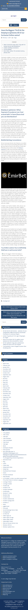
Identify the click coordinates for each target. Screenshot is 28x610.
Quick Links (5, 8)
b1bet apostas (6, 449)
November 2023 (7, 371)
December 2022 (7, 391)
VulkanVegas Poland (8, 521)
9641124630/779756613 (14, 1)
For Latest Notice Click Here (13, 5)
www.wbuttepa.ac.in (7, 585)
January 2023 (6, 389)
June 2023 (5, 380)
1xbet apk (5, 436)
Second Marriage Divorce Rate (10, 510)
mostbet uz (6, 502)
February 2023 (6, 388)
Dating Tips (6, 469)
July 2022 (5, 401)
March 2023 (6, 386)
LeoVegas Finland (7, 482)
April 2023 (5, 384)
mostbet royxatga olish (8, 500)
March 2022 (6, 408)
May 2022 (5, 404)
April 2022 (5, 406)
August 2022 (6, 399)
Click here (13, 578)
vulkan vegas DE (7, 515)
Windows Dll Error (7, 525)
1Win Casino (6, 434)
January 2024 (6, 367)
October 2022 (6, 395)
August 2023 (6, 376)
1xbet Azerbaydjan (7, 440)
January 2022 (6, 412)
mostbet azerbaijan (7, 489)
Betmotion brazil (7, 459)
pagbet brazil (6, 506)
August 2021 (6, 421)
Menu (15, 25)
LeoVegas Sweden (7, 483)
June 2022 (5, 403)
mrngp (15, 37)
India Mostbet (6, 476)
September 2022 (7, 397)
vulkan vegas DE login (8, 517)
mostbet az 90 (6, 487)
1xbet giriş (5, 444)
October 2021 (6, 418)
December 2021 (7, 414)
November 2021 (7, 416)
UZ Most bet (6, 513)
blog (4, 461)
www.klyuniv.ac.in (7, 593)
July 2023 (5, 378)
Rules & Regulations (19, 601)
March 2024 (6, 363)
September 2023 (7, 374)
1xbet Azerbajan (7, 438)
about (4, 446)
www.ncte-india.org (7, 586)
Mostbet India (6, 495)
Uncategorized (6, 301)
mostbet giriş (6, 491)
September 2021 (7, 419)
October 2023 (6, 373)
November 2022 (7, 393)
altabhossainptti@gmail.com (15, 3)
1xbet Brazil (6, 442)
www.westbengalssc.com (9, 591)
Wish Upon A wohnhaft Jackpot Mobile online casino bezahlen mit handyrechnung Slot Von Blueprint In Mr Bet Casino (14, 314)
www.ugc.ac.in (6, 590)
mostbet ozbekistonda (8, 498)
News (4, 504)
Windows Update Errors (8, 527)
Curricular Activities (8, 601)
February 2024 (6, 365)
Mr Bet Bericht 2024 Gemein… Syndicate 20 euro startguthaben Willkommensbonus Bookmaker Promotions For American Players (15, 332)
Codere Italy (6, 465)
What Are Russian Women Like (10, 523)
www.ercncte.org (7, 588)
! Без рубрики (6, 432)
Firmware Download (8, 474)
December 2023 (7, 369)
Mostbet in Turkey (7, 493)
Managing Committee (10, 602)
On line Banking (7, 49)
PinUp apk (5, 508)
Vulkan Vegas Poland (8, 519)
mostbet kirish (6, 497)
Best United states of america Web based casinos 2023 (14, 307)
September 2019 (7, 423)
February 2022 (6, 410)
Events (4, 473)
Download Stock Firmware (9, 471)
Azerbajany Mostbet (8, 447)
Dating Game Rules (7, 467)
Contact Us (20, 602)
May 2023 (5, 382)
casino (4, 463)
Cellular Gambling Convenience (11, 48)
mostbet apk (6, 485)
